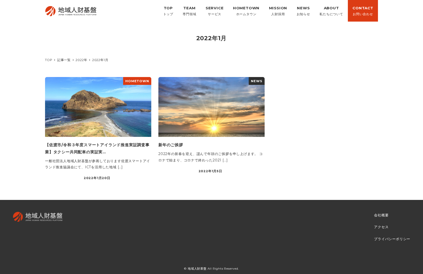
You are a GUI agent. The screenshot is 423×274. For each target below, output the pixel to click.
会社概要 (381, 215)
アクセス (381, 227)
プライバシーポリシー (392, 239)
